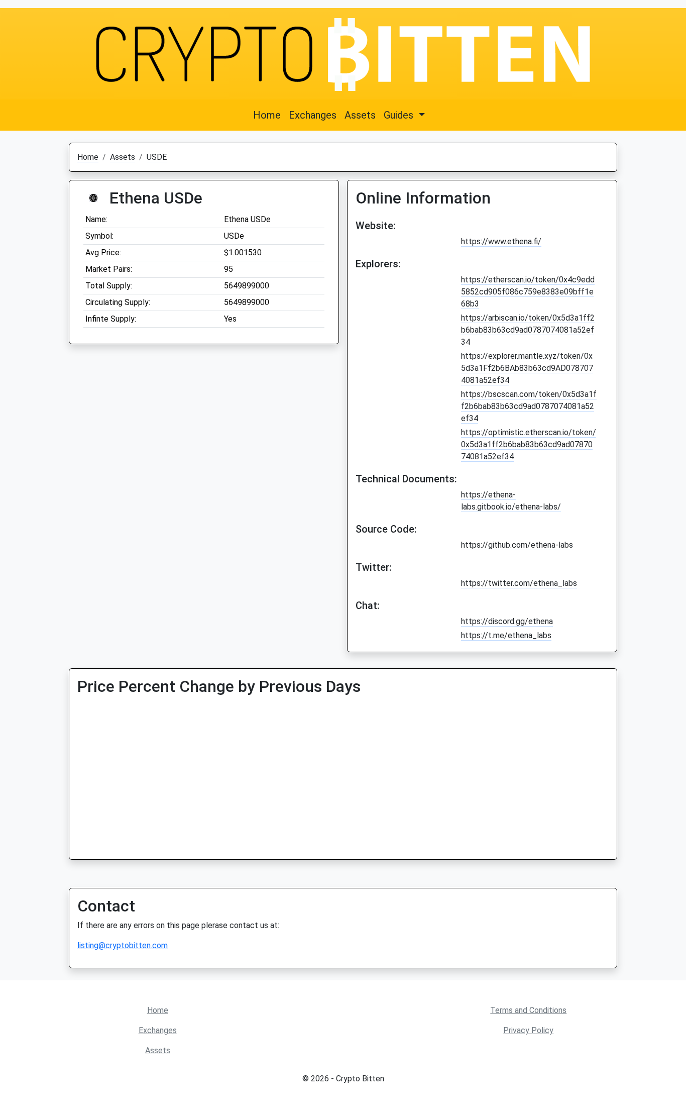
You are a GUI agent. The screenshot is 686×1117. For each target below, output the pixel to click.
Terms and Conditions (528, 1010)
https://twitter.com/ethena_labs (519, 583)
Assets (360, 115)
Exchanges (312, 115)
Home (267, 115)
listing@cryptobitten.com (122, 945)
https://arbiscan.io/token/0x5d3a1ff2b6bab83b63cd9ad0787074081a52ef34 (528, 330)
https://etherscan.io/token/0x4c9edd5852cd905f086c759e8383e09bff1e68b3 (528, 292)
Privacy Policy (528, 1030)
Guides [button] (400, 115)
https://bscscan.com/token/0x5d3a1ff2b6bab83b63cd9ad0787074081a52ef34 (529, 406)
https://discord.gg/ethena (507, 621)
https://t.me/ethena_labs (506, 635)
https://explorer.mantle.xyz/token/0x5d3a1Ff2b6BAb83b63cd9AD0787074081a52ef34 (527, 368)
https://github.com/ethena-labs (517, 545)
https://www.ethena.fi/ (501, 241)
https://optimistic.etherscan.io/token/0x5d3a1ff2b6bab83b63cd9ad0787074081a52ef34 (528, 444)
